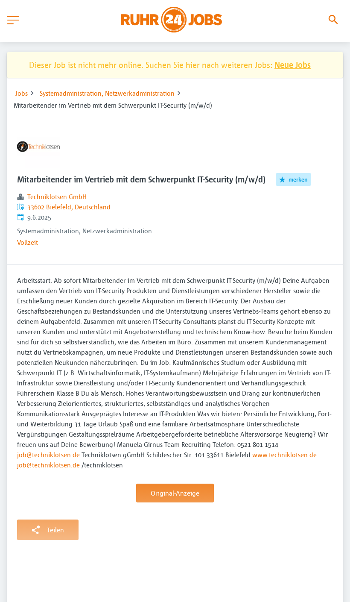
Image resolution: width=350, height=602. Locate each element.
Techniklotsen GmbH (57, 196)
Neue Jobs (292, 64)
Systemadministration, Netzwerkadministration (107, 93)
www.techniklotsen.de (284, 454)
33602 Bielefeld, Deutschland (69, 207)
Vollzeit (27, 242)
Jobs (21, 93)
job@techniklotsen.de (48, 454)
